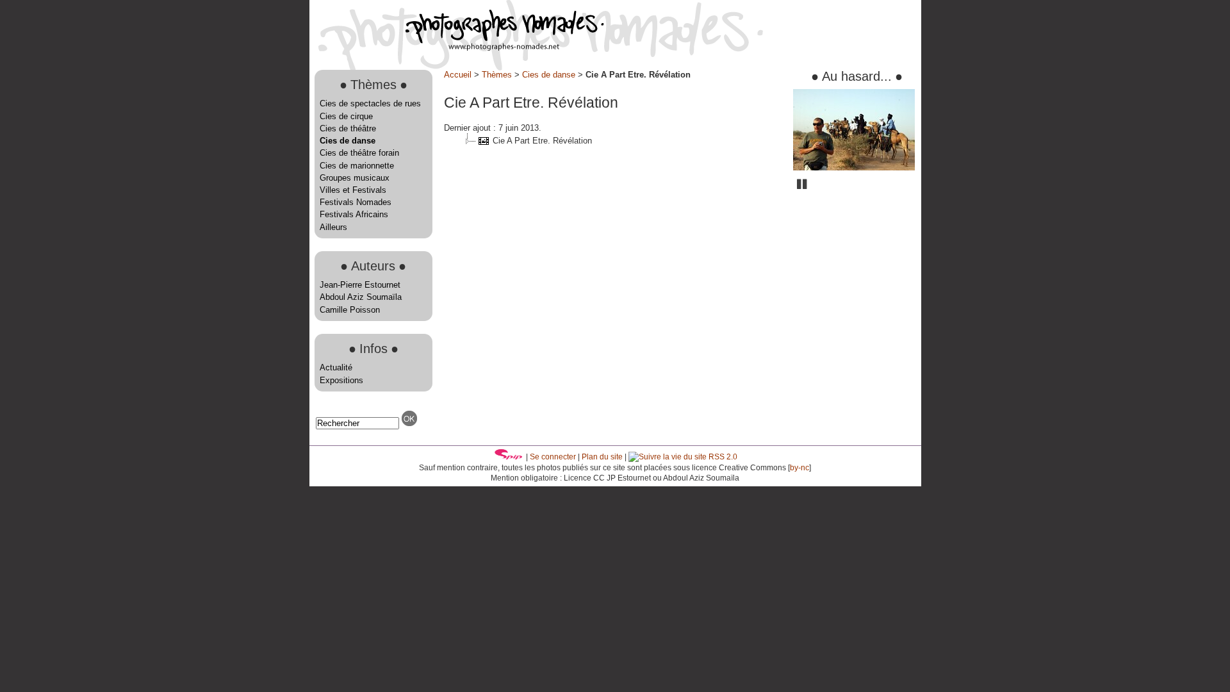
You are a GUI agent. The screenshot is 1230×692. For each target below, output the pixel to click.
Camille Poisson (350, 310)
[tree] (613, 141)
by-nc (799, 468)
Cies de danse (347, 140)
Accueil (458, 74)
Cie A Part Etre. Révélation (542, 140)
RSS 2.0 (722, 457)
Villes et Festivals (353, 190)
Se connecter (553, 457)
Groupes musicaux (355, 178)
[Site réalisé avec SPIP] (508, 457)
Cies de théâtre (348, 128)
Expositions (341, 380)
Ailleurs (333, 227)
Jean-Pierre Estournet (360, 285)
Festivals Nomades (355, 202)
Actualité (336, 367)
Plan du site (602, 457)
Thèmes (497, 74)
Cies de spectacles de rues (370, 103)
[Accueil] (456, 48)
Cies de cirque (346, 116)
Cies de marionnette (357, 165)
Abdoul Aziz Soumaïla (361, 297)
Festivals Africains (354, 214)
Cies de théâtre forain (359, 153)
